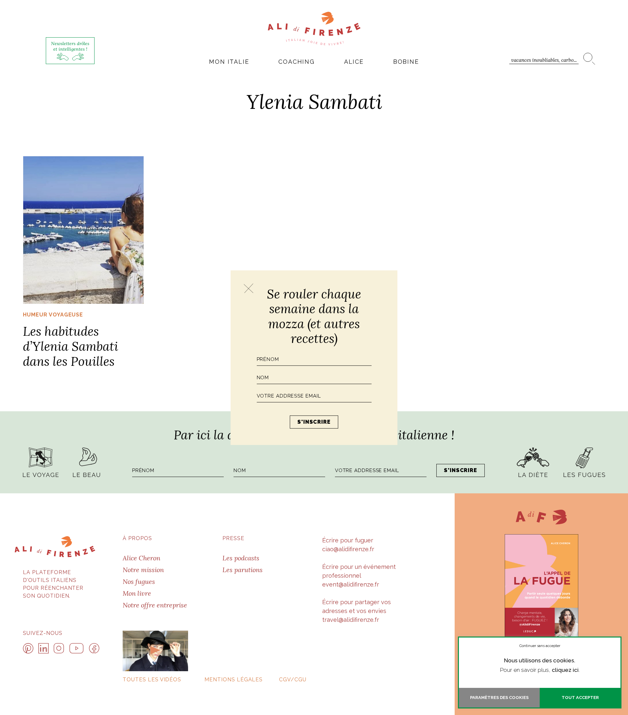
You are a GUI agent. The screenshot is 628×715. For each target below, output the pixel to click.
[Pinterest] (28, 648)
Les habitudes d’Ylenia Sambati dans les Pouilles (70, 346)
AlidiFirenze (314, 28)
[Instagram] (59, 648)
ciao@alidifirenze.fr (348, 549)
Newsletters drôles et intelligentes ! (70, 46)
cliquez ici (565, 670)
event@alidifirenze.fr (350, 584)
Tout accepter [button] (580, 697)
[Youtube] (76, 648)
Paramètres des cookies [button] (499, 697)
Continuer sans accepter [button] (539, 646)
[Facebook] (94, 648)
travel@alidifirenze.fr (350, 619)
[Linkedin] (43, 648)
